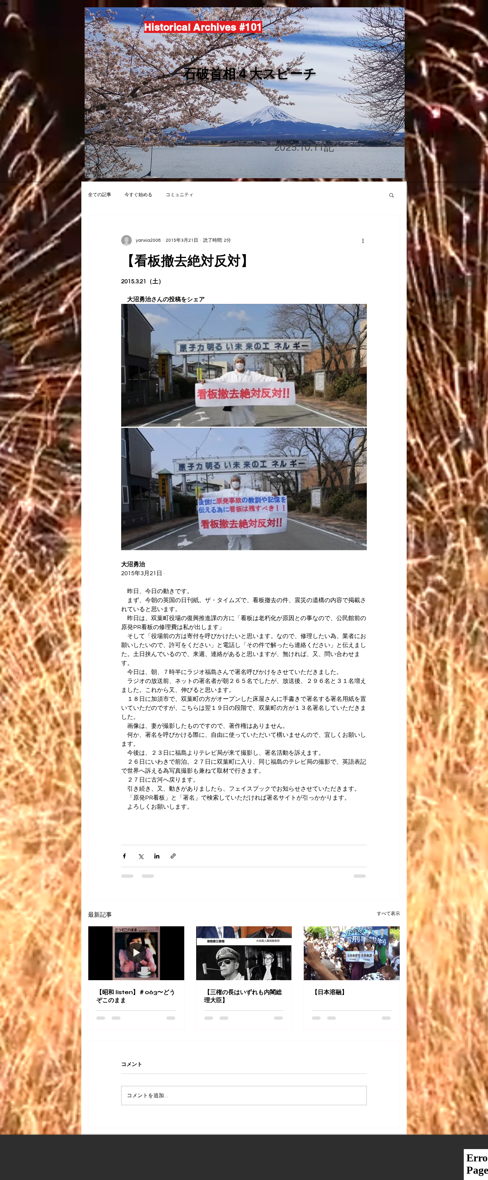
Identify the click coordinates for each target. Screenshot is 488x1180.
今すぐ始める (138, 195)
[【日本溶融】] (352, 953)
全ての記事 (99, 195)
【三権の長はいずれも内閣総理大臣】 (243, 996)
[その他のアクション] (363, 240)
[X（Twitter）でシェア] (140, 856)
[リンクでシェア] (173, 856)
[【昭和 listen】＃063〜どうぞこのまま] (136, 953)
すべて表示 (388, 913)
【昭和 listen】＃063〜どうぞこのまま (135, 996)
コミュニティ (180, 195)
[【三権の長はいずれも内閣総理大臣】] (244, 953)
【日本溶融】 (330, 992)
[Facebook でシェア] (124, 856)
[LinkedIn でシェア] (157, 856)
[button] (391, 194)
